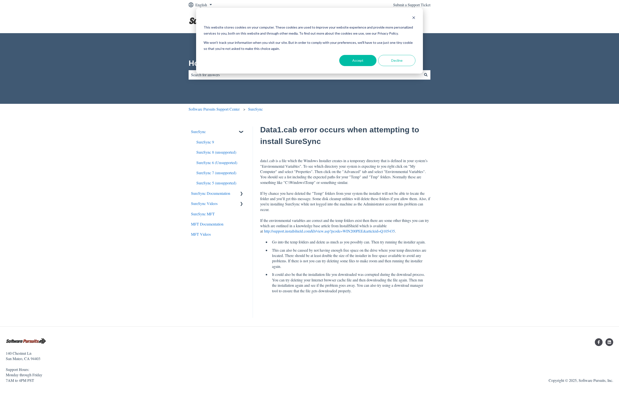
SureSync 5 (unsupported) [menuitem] (216, 182)
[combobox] (305, 74)
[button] (241, 132)
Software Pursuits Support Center (214, 109)
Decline (397, 60)
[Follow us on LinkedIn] (609, 342)
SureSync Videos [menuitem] (204, 203)
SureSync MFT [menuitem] (203, 213)
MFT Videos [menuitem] (201, 234)
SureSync (255, 109)
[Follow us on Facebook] (599, 342)
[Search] (425, 74)
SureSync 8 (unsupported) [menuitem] (216, 152)
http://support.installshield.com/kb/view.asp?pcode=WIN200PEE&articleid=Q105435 (329, 231)
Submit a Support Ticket (411, 4)
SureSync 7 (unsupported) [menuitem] (216, 172)
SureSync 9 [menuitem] (205, 141)
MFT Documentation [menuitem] (207, 223)
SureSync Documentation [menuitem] (210, 193)
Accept (357, 60)
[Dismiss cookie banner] (413, 18)
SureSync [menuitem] (198, 131)
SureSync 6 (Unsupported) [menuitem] (216, 162)
